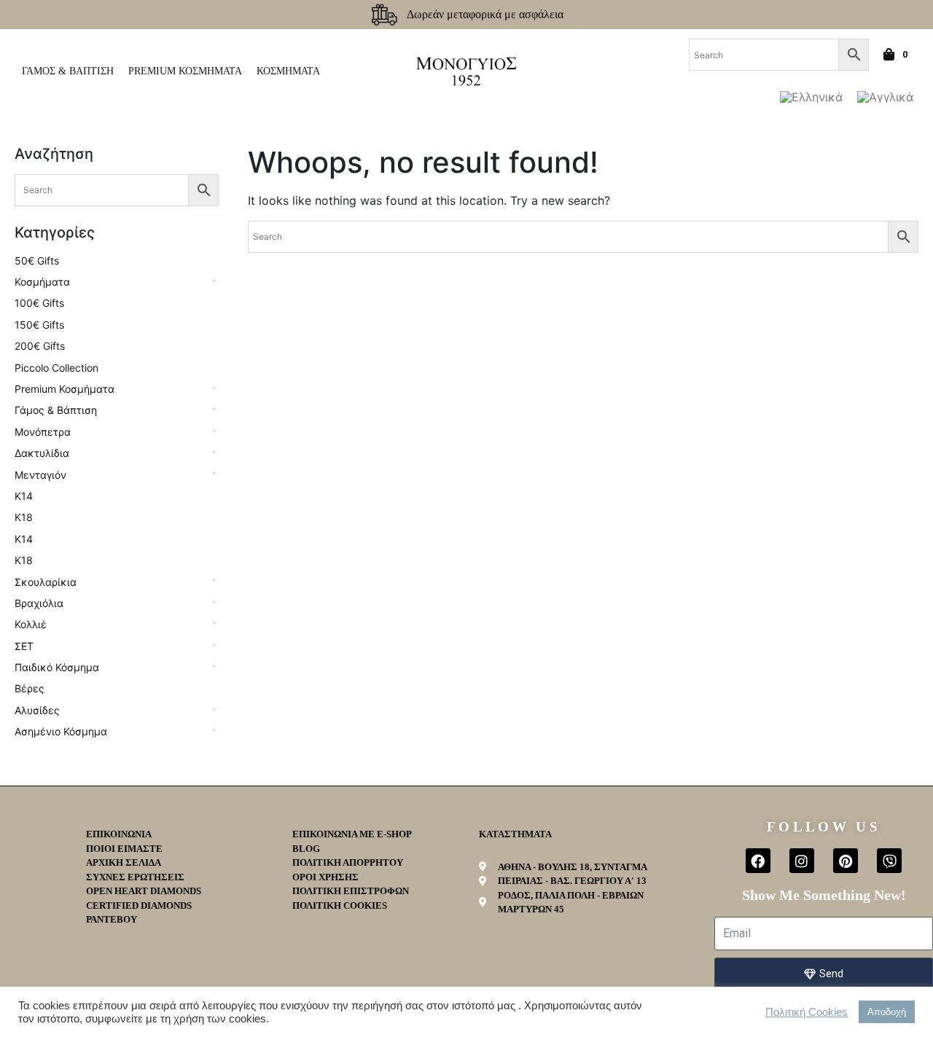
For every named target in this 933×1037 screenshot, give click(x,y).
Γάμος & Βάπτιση (56, 410)
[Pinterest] (845, 860)
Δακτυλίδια (42, 453)
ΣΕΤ (24, 646)
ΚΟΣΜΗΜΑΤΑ (288, 71)
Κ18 (24, 517)
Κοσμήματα (42, 281)
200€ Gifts (40, 346)
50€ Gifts (37, 260)
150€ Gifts (39, 324)
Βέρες (29, 688)
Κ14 (24, 496)
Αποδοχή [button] (886, 1011)
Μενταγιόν (40, 475)
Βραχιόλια (39, 603)
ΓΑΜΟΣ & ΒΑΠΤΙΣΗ (68, 71)
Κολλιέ (31, 624)
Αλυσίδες (37, 710)
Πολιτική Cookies (806, 1012)
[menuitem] (811, 96)
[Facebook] (758, 860)
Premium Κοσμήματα (64, 389)
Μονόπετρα (43, 432)
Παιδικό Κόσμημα (57, 667)
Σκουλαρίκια (46, 582)
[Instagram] (801, 860)
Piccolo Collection (56, 367)
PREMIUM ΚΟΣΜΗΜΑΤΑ (185, 71)
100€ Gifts (39, 303)
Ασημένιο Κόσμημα (61, 731)
